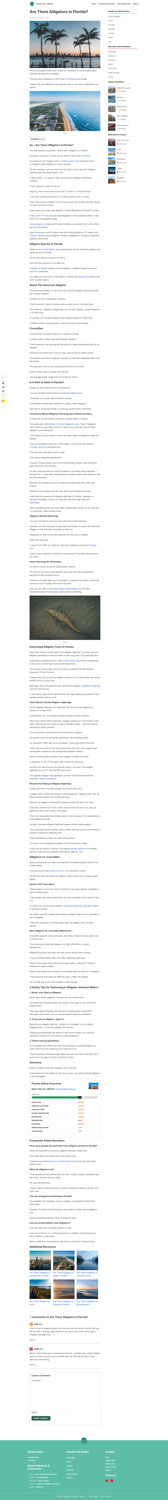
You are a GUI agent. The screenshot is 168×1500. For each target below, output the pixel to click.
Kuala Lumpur (43, 1480)
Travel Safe (44, 4)
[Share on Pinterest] (3, 391)
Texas (68, 1462)
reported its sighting (91, 686)
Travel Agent (110, 1460)
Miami (94, 268)
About (107, 1470)
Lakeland (34, 499)
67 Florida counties (48, 216)
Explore (135, 4)
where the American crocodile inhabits (81, 906)
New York (70, 1470)
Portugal (111, 25)
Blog (107, 1457)
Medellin (39, 1487)
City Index (31, 1460)
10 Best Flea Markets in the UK (48, 1484)
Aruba (110, 21)
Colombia (111, 60)
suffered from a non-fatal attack (56, 1161)
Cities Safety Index (124, 4)
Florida (70, 79)
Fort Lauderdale (41, 271)
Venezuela (112, 52)
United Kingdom (114, 16)
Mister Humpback (48, 778)
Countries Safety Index (106, 4)
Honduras (111, 56)
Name (35, 1412)
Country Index (33, 1457)
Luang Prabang (42, 1477)
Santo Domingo (114, 73)
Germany (111, 29)
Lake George (35, 224)
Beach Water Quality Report (66, 589)
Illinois (41, 447)
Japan (110, 37)
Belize (110, 64)
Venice (86, 156)
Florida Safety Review (66, 1089)
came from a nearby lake (68, 661)
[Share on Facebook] (3, 387)
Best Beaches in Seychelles (46, 1474)
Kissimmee (39, 232)
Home (94, 4)
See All (69, 1478)
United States (48, 249)
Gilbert (65, 161)
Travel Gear (110, 1464)
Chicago (33, 447)
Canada (111, 33)
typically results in (78, 848)
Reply (33, 1340)
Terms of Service (105, 1496)
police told (74, 161)
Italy (109, 42)
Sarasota (83, 277)
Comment (37, 1380)
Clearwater (66, 393)
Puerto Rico (112, 68)
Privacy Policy (93, 1496)
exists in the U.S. (57, 871)
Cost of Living (110, 1467)
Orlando (33, 235)
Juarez (110, 77)
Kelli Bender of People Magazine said (62, 424)
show (42, 139)
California (70, 1458)
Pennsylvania (71, 1474)
